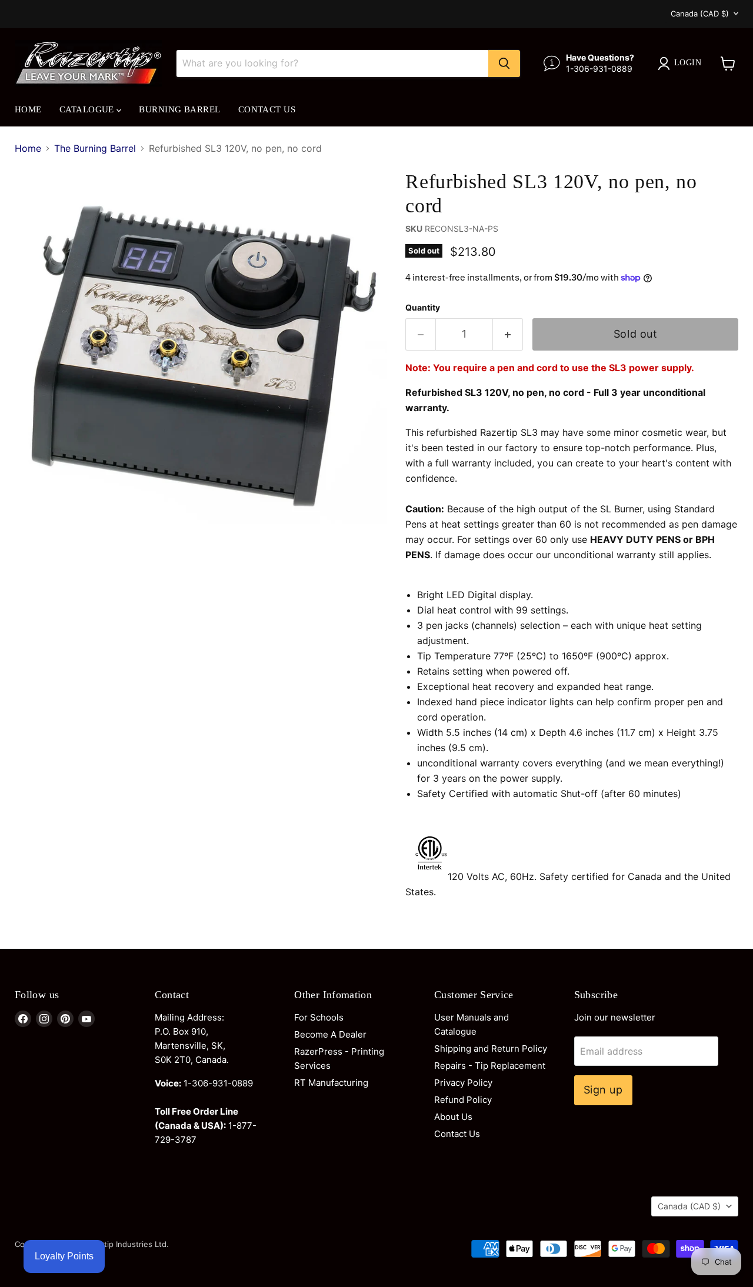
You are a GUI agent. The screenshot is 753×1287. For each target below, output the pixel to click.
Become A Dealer (330, 1034)
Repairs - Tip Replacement (489, 1065)
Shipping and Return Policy (490, 1048)
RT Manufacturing (331, 1082)
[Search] (504, 63)
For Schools (319, 1017)
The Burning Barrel (95, 148)
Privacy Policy (463, 1082)
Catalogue (88, 109)
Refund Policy (463, 1099)
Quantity (422, 307)
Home (28, 109)
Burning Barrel (179, 109)
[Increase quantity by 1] (508, 334)
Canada (700, 13)
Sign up (603, 1089)
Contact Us (267, 109)
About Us (453, 1116)
